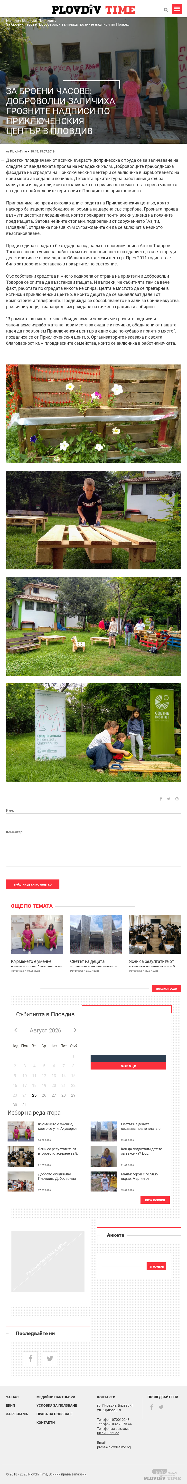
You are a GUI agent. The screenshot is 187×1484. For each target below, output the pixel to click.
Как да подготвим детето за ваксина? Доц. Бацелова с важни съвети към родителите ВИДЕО (141, 1151)
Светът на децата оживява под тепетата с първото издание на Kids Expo (94, 963)
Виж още (128, 1066)
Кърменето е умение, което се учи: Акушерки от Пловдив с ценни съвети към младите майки (36, 963)
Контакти (46, 1422)
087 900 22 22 (108, 1433)
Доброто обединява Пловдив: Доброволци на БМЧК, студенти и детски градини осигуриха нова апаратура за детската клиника (57, 1176)
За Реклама (17, 1414)
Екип (10, 1405)
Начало (13, 21)
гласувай (156, 1266)
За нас (12, 1397)
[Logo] (93, 8)
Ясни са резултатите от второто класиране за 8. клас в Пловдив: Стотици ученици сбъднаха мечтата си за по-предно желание (153, 963)
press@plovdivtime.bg (114, 1447)
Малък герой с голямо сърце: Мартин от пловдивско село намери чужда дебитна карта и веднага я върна (140, 1176)
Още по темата (32, 906)
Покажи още (166, 988)
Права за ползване (55, 1414)
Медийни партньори (56, 1397)
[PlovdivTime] (166, 1471)
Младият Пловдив (38, 21)
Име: (10, 810)
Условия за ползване (57, 1405)
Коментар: (14, 832)
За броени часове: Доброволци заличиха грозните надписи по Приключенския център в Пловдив (91, 24)
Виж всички (155, 1200)
